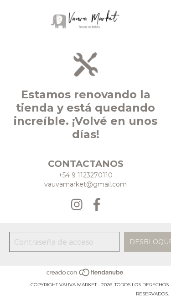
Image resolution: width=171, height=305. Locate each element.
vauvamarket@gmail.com (85, 184)
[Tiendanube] (85, 275)
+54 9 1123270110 (85, 175)
